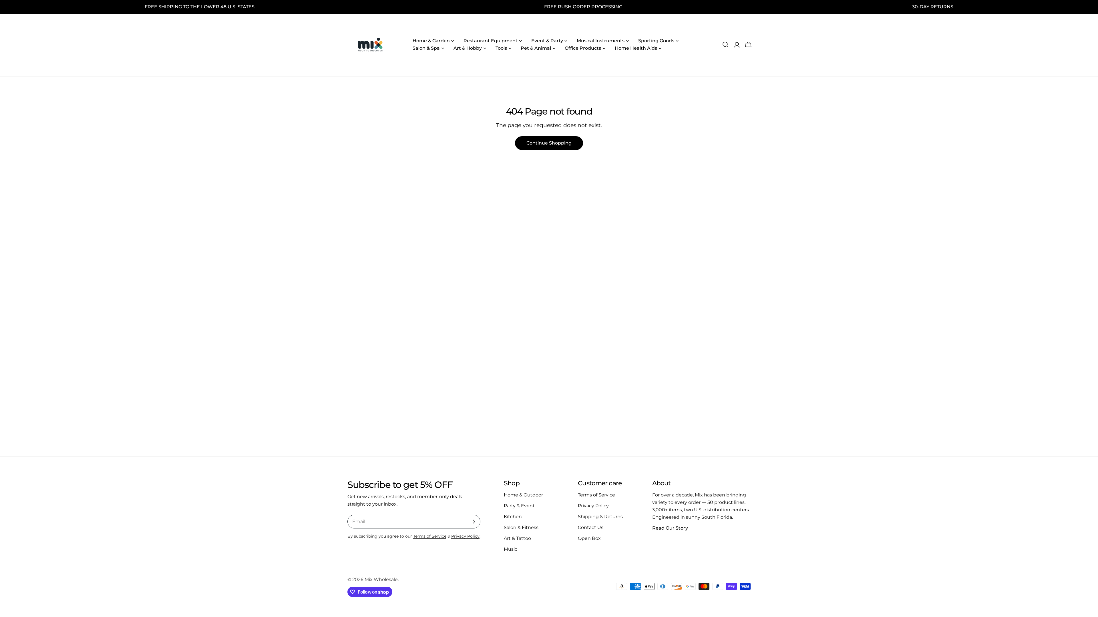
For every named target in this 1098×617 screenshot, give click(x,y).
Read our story (670, 528)
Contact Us (590, 527)
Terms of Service (429, 536)
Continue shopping (549, 143)
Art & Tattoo (517, 538)
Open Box (589, 538)
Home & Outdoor (523, 495)
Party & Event (519, 505)
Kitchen (513, 516)
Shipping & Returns (600, 516)
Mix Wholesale (381, 579)
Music (510, 549)
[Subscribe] (474, 522)
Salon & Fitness (521, 527)
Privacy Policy (465, 536)
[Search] (725, 44)
